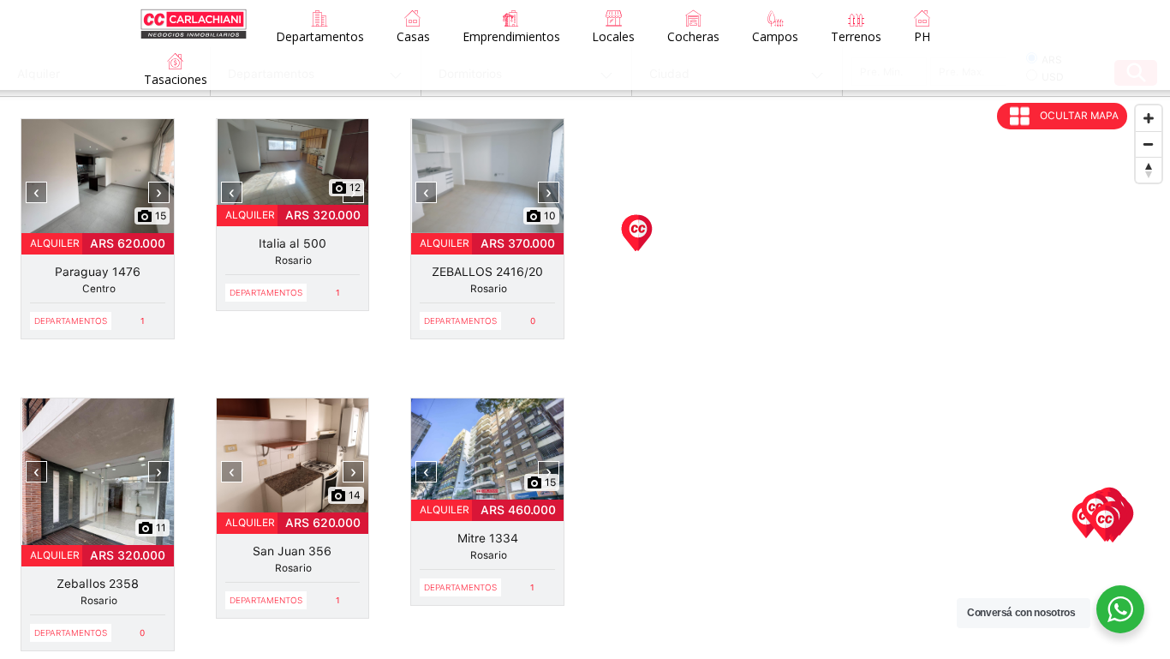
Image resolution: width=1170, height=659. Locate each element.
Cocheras (693, 36)
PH (922, 36)
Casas (413, 36)
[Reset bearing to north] (1148, 170)
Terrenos (856, 36)
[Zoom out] (1148, 144)
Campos (775, 36)
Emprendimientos (511, 36)
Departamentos (320, 36)
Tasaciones (175, 79)
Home (193, 14)
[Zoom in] (1148, 118)
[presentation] (36, 192)
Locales (613, 36)
